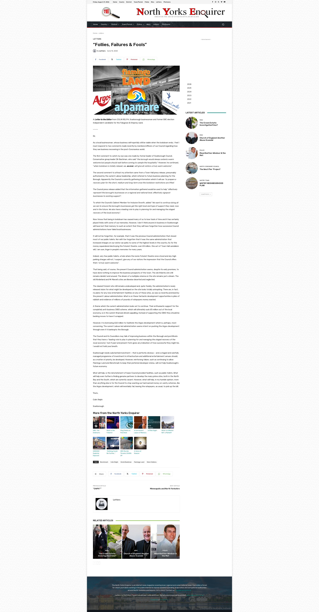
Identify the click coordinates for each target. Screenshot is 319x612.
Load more (205, 194)
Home (95, 33)
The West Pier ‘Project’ (210, 169)
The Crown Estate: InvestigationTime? (107, 554)
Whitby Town (204, 180)
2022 (189, 99)
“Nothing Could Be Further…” (112, 452)
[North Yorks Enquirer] (111, 12)
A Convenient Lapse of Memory (140, 431)
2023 (189, 95)
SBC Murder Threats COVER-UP (126, 453)
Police (165, 550)
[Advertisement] (206, 56)
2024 (189, 92)
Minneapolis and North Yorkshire (165, 489)
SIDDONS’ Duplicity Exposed (96, 453)
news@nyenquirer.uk (183, 590)
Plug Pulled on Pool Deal (125, 431)
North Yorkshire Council (209, 166)
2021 (189, 103)
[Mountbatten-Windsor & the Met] (165, 542)
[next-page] (98, 563)
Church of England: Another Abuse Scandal (136, 554)
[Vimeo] (221, 1)
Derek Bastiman (126, 462)
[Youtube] (224, 1)
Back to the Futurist (111, 431)
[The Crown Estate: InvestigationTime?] (107, 542)
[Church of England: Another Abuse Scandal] (136, 542)
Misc (107, 550)
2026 (189, 84)
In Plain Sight (152, 430)
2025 (189, 88)
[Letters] (95, 50)
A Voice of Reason (137, 452)
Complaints (164, 600)
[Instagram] (215, 1)
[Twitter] (218, 1)
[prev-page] (94, 563)
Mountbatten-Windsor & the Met (165, 554)
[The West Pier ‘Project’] (192, 168)
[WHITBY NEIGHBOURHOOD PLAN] (192, 183)
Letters (101, 33)
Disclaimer (154, 600)
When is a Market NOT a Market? (167, 431)
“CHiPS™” (97, 489)
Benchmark (104, 462)
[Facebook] (212, 1)
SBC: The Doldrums (96, 431)
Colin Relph (114, 462)
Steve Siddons (152, 462)
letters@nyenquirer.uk (195, 595)
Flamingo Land (139, 462)
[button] (223, 24)
